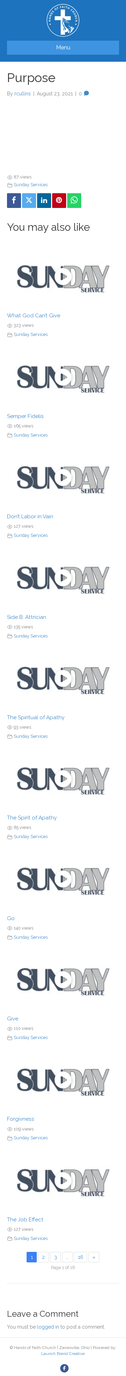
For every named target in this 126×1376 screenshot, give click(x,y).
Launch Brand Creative (63, 1353)
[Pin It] (59, 200)
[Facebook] (14, 200)
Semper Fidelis (25, 416)
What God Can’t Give (33, 315)
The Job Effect (25, 1219)
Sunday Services (31, 184)
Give (12, 1019)
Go (11, 918)
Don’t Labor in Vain (30, 516)
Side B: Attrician (26, 617)
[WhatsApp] (74, 200)
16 (80, 1257)
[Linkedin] (44, 200)
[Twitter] (29, 200)
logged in (48, 1327)
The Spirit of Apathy (32, 818)
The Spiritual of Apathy (35, 717)
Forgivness (20, 1119)
